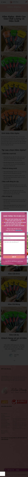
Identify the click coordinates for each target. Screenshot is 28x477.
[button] (26, 213)
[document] (14, 238)
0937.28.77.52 (19, 230)
